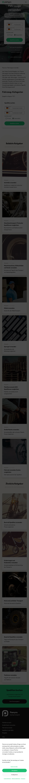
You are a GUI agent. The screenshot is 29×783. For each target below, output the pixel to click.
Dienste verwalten (14, 766)
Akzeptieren (14, 770)
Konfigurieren (14, 774)
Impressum (23, 778)
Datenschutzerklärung (16, 778)
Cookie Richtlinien (7, 778)
